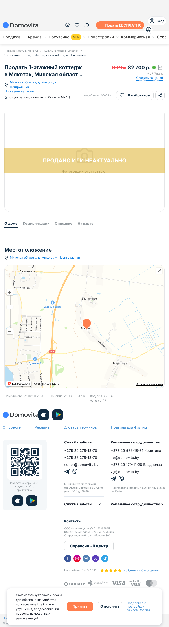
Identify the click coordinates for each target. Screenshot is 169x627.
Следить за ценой (149, 78)
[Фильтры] (67, 25)
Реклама (42, 427)
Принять (80, 606)
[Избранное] (77, 25)
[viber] (95, 558)
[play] (57, 414)
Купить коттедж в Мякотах (61, 50)
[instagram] (77, 558)
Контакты (72, 521)
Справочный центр (89, 546)
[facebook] (67, 558)
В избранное (139, 95)
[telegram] (104, 558)
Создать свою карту (46, 383)
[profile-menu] (148, 29)
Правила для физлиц (129, 427)
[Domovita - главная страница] (20, 25)
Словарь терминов (80, 427)
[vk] (86, 558)
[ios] (43, 414)
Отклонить (110, 606)
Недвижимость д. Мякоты (21, 50)
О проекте (12, 427)
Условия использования (149, 384)
